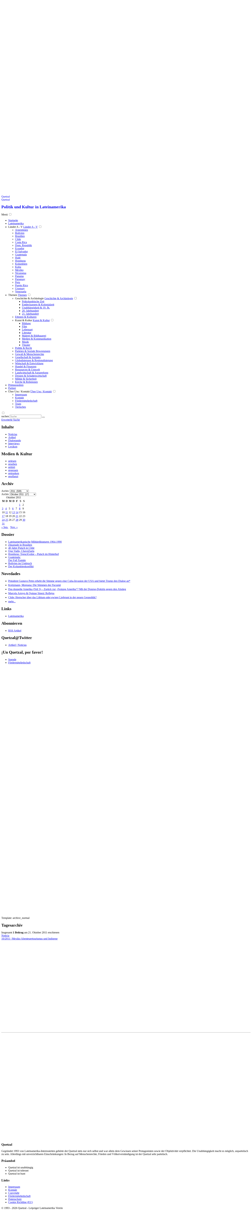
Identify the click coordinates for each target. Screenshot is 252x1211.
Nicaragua (20, 273)
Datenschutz (15, 1199)
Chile (18, 239)
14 (17, 512)
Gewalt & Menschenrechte (29, 354)
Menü (4, 214)
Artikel (12, 437)
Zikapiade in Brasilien (20, 544)
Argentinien (21, 229)
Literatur (26, 332)
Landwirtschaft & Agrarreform (31, 372)
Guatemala (21, 254)
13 (13, 512)
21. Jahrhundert (30, 313)
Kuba (18, 266)
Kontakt (19, 397)
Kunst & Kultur (23, 320)
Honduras (20, 260)
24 (3, 519)
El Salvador (21, 251)
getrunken (13, 473)
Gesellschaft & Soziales (28, 357)
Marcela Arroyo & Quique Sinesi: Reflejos (31, 593)
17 (3, 516)
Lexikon (12, 446)
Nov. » (14, 527)
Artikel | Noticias (17, 644)
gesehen (12, 464)
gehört (11, 467)
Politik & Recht (23, 348)
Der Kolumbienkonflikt (21, 566)
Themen (12, 295)
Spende (12, 659)
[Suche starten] (43, 417)
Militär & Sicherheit (26, 378)
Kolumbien (21, 263)
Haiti (17, 257)
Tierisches (20, 406)
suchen (5, 416)
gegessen (13, 470)
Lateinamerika (16, 616)
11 (6, 512)
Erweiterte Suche (10, 419)
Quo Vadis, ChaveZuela (21, 551)
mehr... (12, 601)
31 (3, 523)
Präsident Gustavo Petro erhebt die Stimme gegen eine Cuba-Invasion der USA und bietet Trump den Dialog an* (69, 580)
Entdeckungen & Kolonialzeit (38, 304)
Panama (19, 276)
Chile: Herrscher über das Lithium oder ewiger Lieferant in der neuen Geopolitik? (52, 597)
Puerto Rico (21, 285)
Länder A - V (15, 226)
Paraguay (20, 279)
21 (17, 516)
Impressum (21, 394)
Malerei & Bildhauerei (34, 335)
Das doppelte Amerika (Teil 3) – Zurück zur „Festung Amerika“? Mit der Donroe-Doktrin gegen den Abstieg (67, 589)
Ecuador (19, 248)
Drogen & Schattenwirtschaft (31, 375)
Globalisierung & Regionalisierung (34, 360)
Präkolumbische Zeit (33, 301)
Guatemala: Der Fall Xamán (17, 559)
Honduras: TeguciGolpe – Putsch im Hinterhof (33, 554)
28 (17, 519)
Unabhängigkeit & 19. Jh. (36, 307)
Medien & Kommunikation (36, 338)
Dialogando (14, 440)
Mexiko (19, 270)
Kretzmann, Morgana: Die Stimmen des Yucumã (34, 585)
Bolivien (19, 233)
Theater (26, 344)
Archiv (5, 490)
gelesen (12, 461)
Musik (25, 341)
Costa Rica (21, 242)
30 (23, 519)
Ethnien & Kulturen (26, 316)
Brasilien (20, 236)
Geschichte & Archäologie (29, 298)
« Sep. (4, 527)
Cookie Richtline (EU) (20, 1202)
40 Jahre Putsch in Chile (21, 547)
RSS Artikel (14, 630)
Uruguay (20, 288)
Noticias (12, 434)
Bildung (26, 323)
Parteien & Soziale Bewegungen (32, 351)
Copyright (13, 1192)
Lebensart (27, 329)
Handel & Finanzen (25, 366)
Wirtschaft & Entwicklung (29, 363)
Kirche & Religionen (26, 381)
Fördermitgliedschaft (26, 400)
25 (6, 519)
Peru (17, 282)
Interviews (14, 443)
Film (24, 326)
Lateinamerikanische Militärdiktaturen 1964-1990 (35, 541)
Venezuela (20, 291)
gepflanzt (13, 476)
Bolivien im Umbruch (20, 563)
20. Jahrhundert (30, 310)
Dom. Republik (23, 245)
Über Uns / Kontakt (19, 391)
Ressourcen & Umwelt (27, 369)
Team (18, 403)
